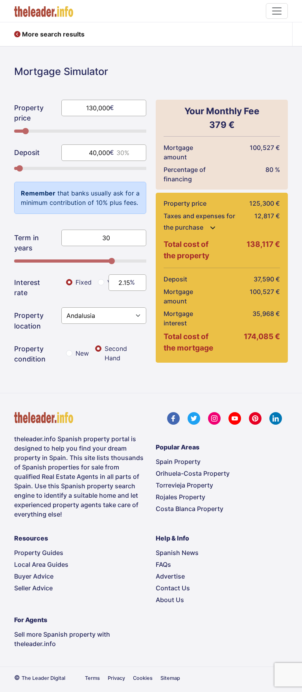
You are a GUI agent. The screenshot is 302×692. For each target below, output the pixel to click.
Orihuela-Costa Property (193, 473)
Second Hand (116, 353)
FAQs (163, 564)
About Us (170, 600)
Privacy (116, 678)
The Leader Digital (43, 678)
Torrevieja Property (184, 485)
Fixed (84, 282)
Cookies (143, 678)
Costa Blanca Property (189, 509)
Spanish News (177, 553)
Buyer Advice (33, 576)
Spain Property (178, 462)
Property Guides (38, 553)
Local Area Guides (41, 564)
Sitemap (170, 678)
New (82, 353)
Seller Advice (33, 588)
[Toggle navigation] (277, 11)
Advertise (170, 576)
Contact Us (173, 588)
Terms (92, 678)
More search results (52, 34)
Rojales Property (180, 497)
